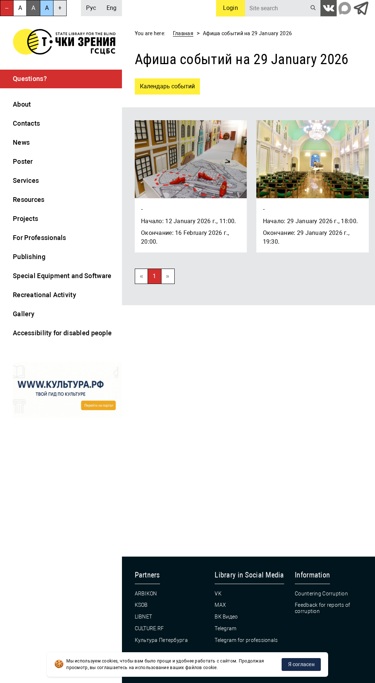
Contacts (26, 123)
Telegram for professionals (246, 640)
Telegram (225, 628)
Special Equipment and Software (62, 276)
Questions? (30, 78)
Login (230, 7)
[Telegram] (361, 8)
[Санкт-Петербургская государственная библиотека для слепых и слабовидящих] (64, 43)
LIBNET (143, 617)
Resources (29, 199)
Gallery (23, 314)
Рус (91, 7)
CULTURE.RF (149, 628)
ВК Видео (226, 617)
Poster (23, 161)
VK (218, 594)
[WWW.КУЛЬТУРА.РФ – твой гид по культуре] (67, 391)
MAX (220, 605)
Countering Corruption (321, 594)
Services (26, 180)
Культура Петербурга (161, 640)
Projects (25, 218)
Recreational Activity (44, 295)
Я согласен (301, 664)
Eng (112, 7)
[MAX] (345, 8)
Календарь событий (165, 84)
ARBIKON (146, 594)
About (22, 104)
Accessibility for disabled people (62, 333)
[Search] (313, 8)
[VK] (328, 8)
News (21, 142)
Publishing (29, 257)
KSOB (141, 605)
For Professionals (39, 237)
